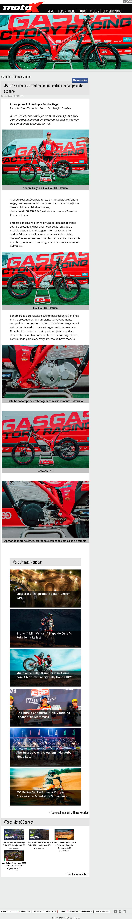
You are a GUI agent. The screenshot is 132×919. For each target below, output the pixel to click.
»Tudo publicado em (68, 812)
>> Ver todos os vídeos (76, 874)
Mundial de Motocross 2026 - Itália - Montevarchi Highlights (14, 866)
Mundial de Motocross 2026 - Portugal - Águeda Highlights (64, 845)
